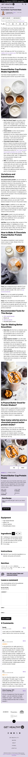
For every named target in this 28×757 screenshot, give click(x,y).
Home (2, 7)
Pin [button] (14, 467)
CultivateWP (14, 755)
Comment (4, 592)
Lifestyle (13, 748)
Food (8, 7)
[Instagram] (8, 733)
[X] (16, 733)
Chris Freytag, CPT (9, 12)
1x (13, 533)
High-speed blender (9, 316)
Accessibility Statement (15, 754)
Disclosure (8, 754)
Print (22, 467)
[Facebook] (14, 733)
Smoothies (12, 7)
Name (3, 607)
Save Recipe (6, 508)
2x (16, 533)
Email (4, 501)
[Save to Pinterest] (16, 24)
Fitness (14, 745)
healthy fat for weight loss (8, 53)
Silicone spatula (8, 319)
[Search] (22, 4)
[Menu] (25, 4)
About (14, 742)
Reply (24, 627)
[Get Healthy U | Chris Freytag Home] (8, 4)
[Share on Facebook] (9, 24)
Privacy (4, 754)
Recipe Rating (5, 587)
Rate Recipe (16, 18)
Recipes (5, 7)
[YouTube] (11, 733)
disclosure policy (21, 20)
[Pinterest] (19, 733)
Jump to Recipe (6, 18)
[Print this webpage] (23, 24)
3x (19, 533)
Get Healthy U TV (14, 737)
